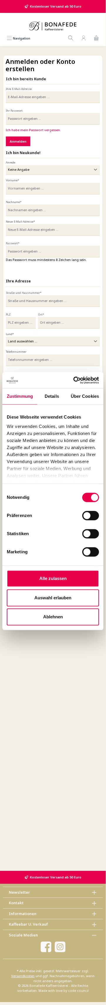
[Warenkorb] (96, 38)
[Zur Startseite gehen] (53, 26)
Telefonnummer (16, 352)
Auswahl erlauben (52, 597)
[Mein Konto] (83, 38)
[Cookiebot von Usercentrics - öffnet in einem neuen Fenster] (74, 380)
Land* (10, 334)
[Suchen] (70, 38)
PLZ (8, 314)
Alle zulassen (53, 578)
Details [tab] (52, 396)
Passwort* (12, 243)
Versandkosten (23, 976)
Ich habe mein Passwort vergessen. (33, 130)
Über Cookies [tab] (85, 396)
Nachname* (13, 202)
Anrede (10, 162)
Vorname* (12, 180)
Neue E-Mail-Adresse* (20, 221)
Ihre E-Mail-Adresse (19, 89)
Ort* (41, 314)
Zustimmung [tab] (20, 396)
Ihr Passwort (14, 110)
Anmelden (18, 141)
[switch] (90, 515)
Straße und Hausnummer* (23, 293)
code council (78, 990)
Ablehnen (53, 616)
